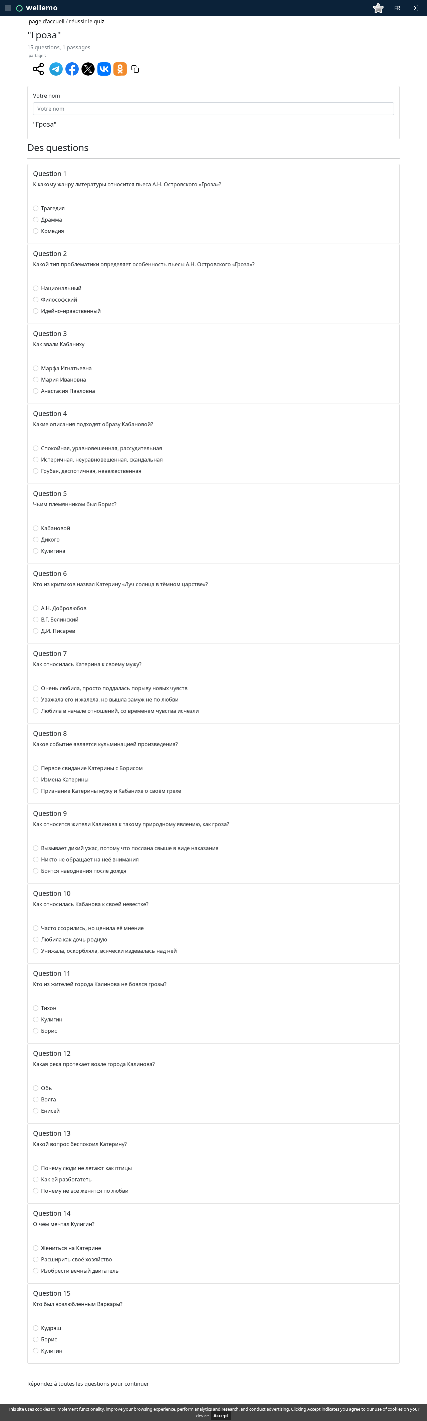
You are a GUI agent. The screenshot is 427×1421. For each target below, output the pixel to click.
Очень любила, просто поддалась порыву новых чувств (114, 688)
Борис (49, 1030)
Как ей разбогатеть (66, 1179)
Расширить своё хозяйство (76, 1259)
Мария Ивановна (63, 379)
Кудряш (51, 1328)
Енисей (50, 1110)
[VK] (104, 68)
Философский (59, 299)
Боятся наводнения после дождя (83, 870)
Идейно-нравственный (71, 311)
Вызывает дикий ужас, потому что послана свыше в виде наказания (130, 848)
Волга (48, 1099)
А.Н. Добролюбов (63, 608)
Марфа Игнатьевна (66, 368)
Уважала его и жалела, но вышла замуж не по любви (109, 699)
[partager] (38, 69)
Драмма (51, 219)
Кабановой (55, 528)
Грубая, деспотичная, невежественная (91, 471)
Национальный (61, 288)
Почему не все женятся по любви (84, 1190)
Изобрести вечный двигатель (80, 1270)
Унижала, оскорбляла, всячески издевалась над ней (109, 950)
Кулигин (51, 1019)
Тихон (48, 1008)
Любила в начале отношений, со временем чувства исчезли (120, 710)
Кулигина (53, 551)
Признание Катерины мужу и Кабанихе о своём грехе (111, 790)
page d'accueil (46, 21)
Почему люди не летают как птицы (86, 1168)
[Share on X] (88, 68)
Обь (46, 1088)
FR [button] (397, 8)
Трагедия (53, 208)
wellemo (42, 7)
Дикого (50, 539)
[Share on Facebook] (72, 68)
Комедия (52, 231)
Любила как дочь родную (74, 939)
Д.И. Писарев (58, 631)
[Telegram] (56, 68)
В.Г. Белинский (59, 619)
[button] (416, 7)
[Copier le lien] (135, 69)
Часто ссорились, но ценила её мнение (92, 928)
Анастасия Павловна (68, 391)
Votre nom (46, 95)
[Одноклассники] (120, 68)
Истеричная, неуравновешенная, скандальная (102, 459)
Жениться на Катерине (71, 1248)
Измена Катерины (64, 779)
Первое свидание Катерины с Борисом (92, 768)
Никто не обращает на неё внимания (90, 859)
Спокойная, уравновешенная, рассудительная (101, 448)
